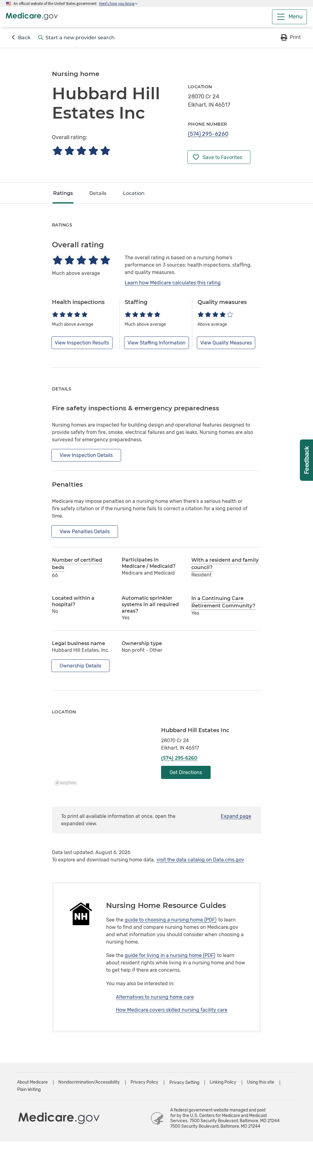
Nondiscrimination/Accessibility (89, 1082)
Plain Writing (29, 1089)
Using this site (260, 1082)
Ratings (63, 193)
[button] (290, 37)
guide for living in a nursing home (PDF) (170, 955)
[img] (81, 150)
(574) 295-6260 (208, 134)
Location (134, 193)
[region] (102, 757)
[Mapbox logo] (67, 782)
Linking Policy (223, 1082)
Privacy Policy (144, 1082)
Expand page (236, 816)
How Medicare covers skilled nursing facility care (171, 1010)
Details (97, 193)
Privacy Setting (184, 1082)
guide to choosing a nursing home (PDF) (170, 920)
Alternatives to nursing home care (155, 997)
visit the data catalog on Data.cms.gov (200, 860)
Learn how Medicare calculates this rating (173, 283)
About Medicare (32, 1082)
